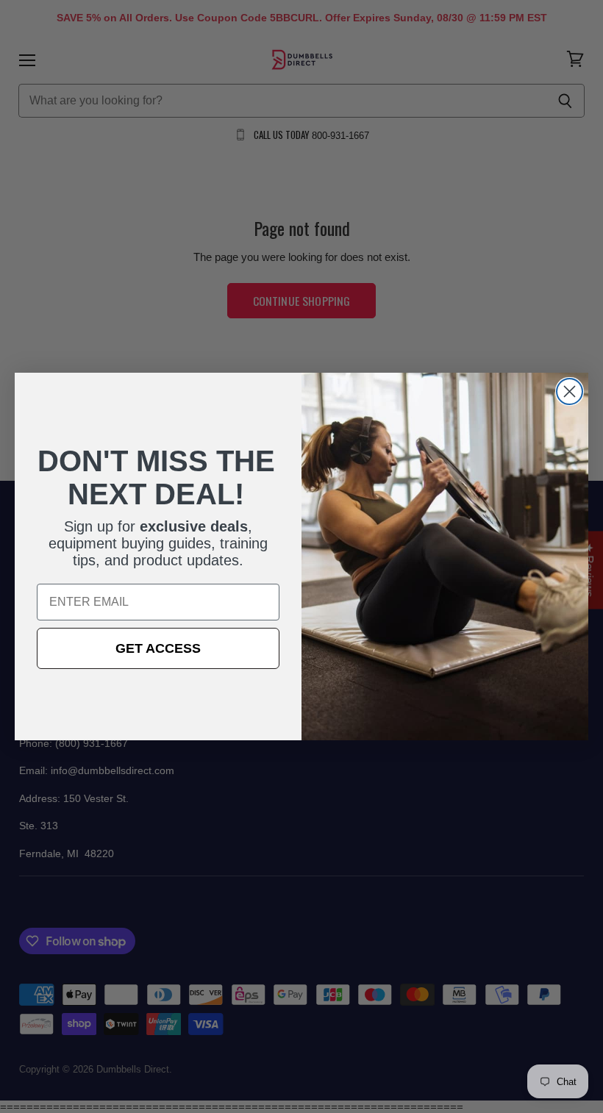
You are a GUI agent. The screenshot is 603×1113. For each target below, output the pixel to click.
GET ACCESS (158, 648)
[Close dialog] (569, 391)
